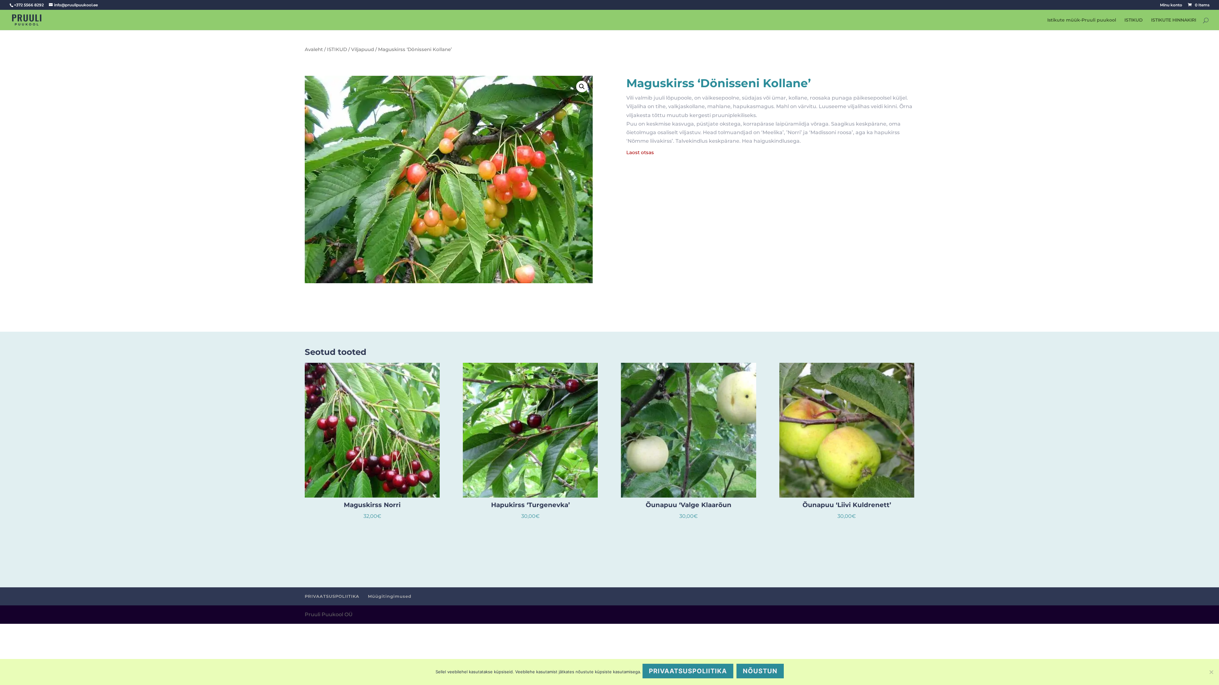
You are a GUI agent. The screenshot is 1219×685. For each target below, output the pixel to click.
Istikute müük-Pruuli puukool (1081, 20)
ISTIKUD (1133, 20)
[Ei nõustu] (1211, 672)
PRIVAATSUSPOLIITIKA (332, 596)
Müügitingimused (389, 596)
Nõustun (760, 671)
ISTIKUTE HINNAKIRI (1173, 20)
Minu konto (1171, 5)
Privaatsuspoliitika (688, 671)
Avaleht (314, 49)
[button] (582, 86)
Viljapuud (362, 49)
